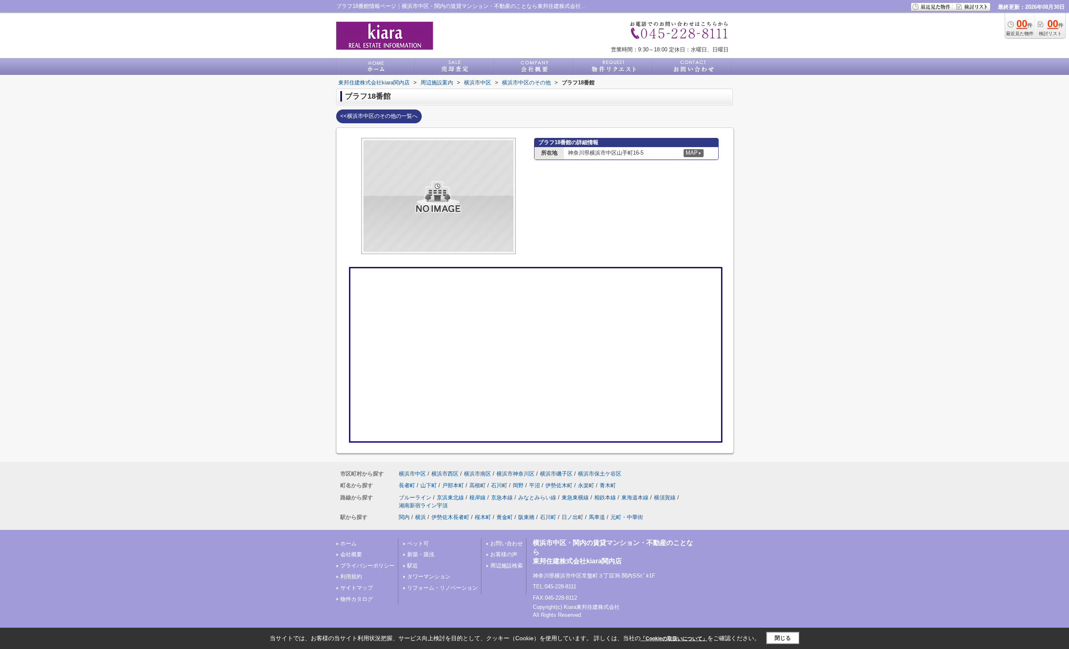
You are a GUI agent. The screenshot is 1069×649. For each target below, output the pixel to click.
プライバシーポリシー (367, 565)
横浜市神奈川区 (515, 474)
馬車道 (597, 517)
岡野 (518, 485)
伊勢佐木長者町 (450, 517)
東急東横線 (575, 497)
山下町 (429, 485)
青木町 (608, 485)
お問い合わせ (506, 543)
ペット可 (418, 543)
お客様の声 (503, 554)
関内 (404, 517)
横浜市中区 (412, 474)
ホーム (348, 543)
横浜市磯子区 (556, 474)
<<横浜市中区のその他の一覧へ (379, 116)
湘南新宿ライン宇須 (423, 505)
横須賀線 (665, 497)
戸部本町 (453, 485)
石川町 (499, 485)
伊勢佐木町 (558, 485)
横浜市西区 (445, 474)
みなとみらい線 (537, 497)
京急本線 (502, 497)
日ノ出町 (572, 517)
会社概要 (351, 554)
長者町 (407, 485)
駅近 (412, 565)
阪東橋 (526, 517)
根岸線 (477, 497)
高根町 (477, 485)
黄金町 (505, 517)
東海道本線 (634, 497)
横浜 (420, 517)
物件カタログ (356, 599)
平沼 (534, 485)
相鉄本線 (605, 497)
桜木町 (483, 517)
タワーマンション (429, 576)
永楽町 (586, 485)
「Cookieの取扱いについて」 (674, 638)
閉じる (783, 638)
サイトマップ (356, 588)
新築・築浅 (420, 554)
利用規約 (351, 576)
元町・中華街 (626, 517)
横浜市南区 (477, 474)
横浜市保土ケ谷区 (599, 474)
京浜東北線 (450, 497)
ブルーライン (415, 497)
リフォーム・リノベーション (442, 588)
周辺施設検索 (506, 565)
